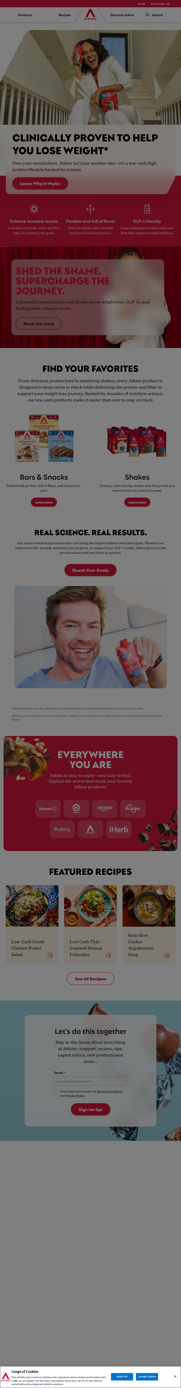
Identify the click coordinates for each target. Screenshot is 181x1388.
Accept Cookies (147, 1376)
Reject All (122, 1376)
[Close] (175, 1376)
